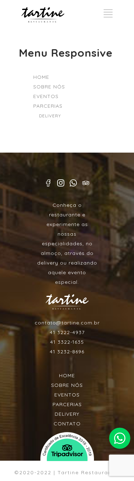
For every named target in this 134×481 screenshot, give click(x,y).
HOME (41, 77)
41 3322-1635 (67, 342)
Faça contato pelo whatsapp (119, 438)
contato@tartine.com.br (67, 322)
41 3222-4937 (67, 332)
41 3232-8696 (67, 351)
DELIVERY (50, 115)
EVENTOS (46, 96)
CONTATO (67, 423)
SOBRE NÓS (49, 86)
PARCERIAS (48, 106)
